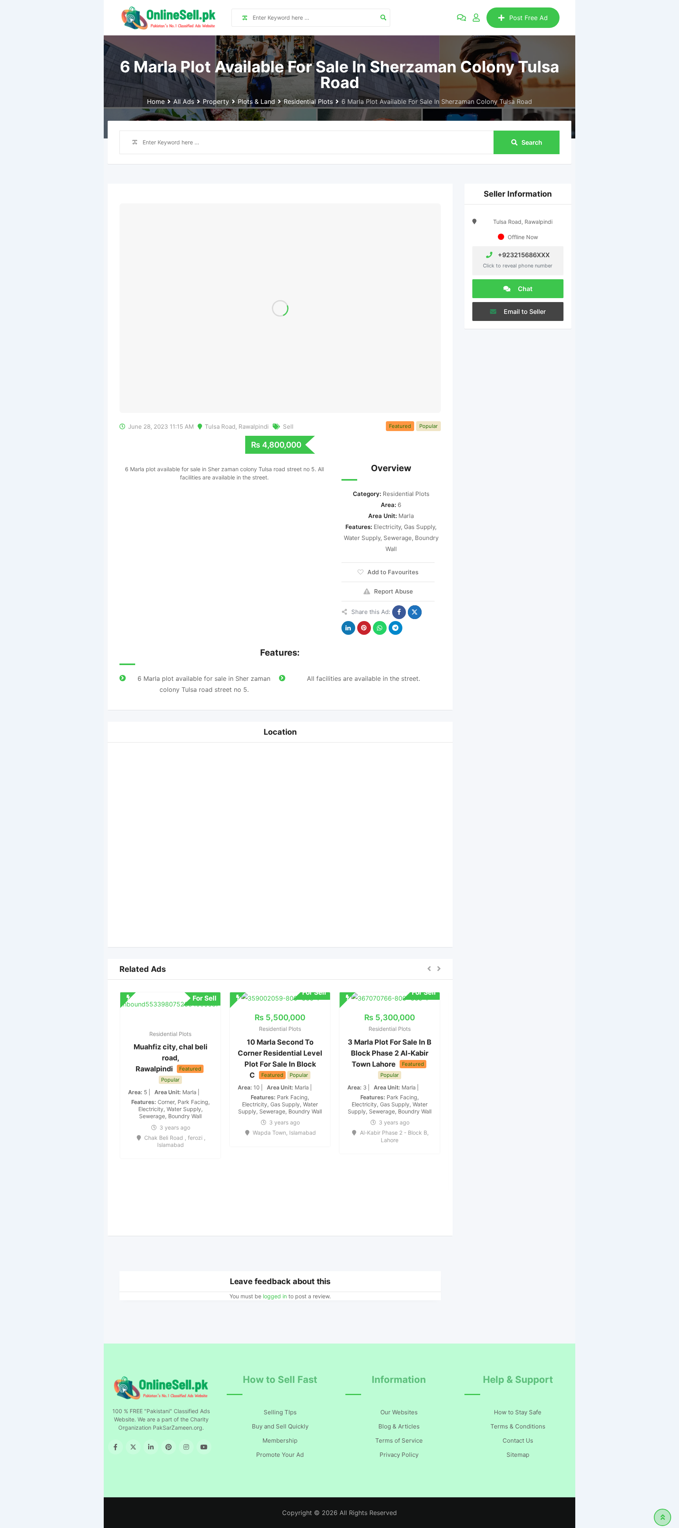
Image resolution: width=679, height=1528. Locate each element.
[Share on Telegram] (395, 628)
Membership (279, 1440)
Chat (524, 289)
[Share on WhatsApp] (380, 628)
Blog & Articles (399, 1426)
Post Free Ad (528, 18)
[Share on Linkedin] (348, 628)
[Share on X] (415, 612)
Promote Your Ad (280, 1454)
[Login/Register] (476, 18)
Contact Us (518, 1440)
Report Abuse (393, 591)
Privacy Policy (399, 1454)
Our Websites (399, 1412)
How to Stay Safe (517, 1412)
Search (531, 142)
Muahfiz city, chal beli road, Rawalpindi (170, 1058)
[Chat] (461, 18)
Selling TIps (280, 1412)
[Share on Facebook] (399, 612)
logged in (275, 1296)
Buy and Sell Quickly (280, 1426)
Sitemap (517, 1454)
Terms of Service (399, 1440)
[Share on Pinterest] (364, 628)
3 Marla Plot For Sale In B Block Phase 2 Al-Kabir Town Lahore (389, 1053)
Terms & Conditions (517, 1426)
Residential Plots (406, 494)
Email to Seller (524, 311)
